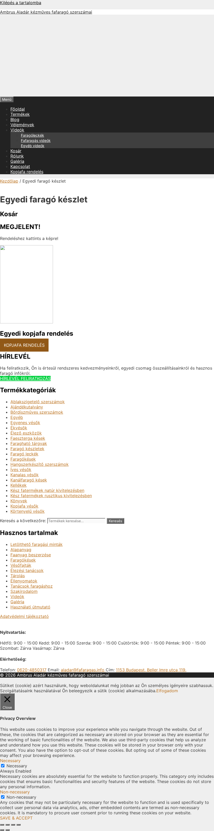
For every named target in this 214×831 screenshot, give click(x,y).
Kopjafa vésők (24, 506)
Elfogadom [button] (167, 690)
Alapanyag (20, 549)
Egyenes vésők (25, 422)
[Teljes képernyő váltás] (7, 825)
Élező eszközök (26, 433)
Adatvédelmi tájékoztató (24, 616)
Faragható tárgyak (28, 443)
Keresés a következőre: (23, 520)
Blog (14, 119)
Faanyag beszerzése (30, 554)
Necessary (17, 765)
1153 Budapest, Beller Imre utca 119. (151, 669)
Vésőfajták (20, 565)
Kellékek (18, 485)
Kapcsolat (20, 166)
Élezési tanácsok (27, 570)
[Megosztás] (13, 825)
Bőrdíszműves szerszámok (36, 412)
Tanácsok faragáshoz (31, 586)
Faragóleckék (32, 135)
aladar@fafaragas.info (83, 669)
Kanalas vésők (24, 474)
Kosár (15, 150)
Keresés (115, 521)
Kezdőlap (9, 181)
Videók (17, 130)
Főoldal (17, 109)
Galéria (17, 161)
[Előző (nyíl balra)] (2, 830)
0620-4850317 (31, 669)
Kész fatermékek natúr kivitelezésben (47, 490)
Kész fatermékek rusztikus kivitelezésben (51, 495)
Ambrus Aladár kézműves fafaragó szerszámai (46, 12)
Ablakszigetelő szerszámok (37, 401)
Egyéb (16, 417)
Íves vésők (20, 469)
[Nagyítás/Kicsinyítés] (2, 825)
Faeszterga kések (27, 438)
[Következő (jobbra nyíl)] (7, 830)
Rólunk (17, 156)
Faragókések (23, 459)
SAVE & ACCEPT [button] (16, 818)
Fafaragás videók (36, 140)
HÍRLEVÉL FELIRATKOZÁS (25, 378)
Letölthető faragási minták (36, 544)
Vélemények (22, 124)
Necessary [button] (10, 760)
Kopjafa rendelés (26, 171)
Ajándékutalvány (26, 407)
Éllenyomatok (23, 580)
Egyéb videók (32, 145)
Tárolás (17, 575)
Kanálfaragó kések (28, 480)
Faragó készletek (27, 448)
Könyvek (18, 500)
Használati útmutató (30, 607)
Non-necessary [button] (15, 791)
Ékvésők (18, 427)
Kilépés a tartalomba (20, 2)
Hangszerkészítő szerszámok (39, 464)
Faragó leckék (24, 453)
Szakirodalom (24, 591)
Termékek (20, 114)
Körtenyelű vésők (27, 511)
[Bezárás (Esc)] (18, 825)
